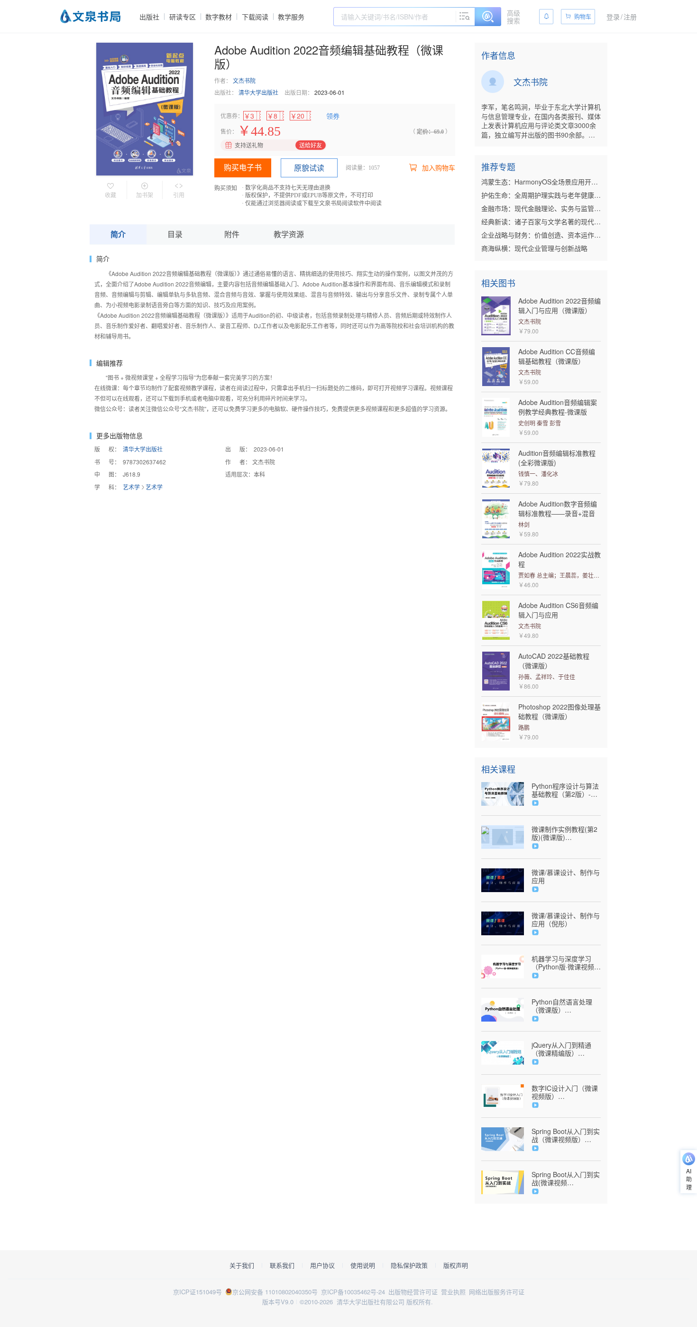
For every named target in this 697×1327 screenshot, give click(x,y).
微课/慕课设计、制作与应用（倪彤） (566, 920)
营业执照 (453, 1291)
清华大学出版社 (258, 92)
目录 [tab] (175, 234)
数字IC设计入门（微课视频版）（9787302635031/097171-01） (566, 1092)
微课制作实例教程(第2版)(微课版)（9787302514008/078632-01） (566, 833)
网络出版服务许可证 (496, 1291)
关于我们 (241, 1265)
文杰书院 (244, 80)
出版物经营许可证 (413, 1291)
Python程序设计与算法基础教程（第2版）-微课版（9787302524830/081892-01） (566, 790)
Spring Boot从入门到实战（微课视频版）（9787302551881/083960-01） (566, 1135)
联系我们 (282, 1265)
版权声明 (455, 1265)
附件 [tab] (231, 234)
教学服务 (291, 16)
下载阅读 (255, 16)
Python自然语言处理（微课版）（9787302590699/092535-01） (566, 1006)
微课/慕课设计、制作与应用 (566, 876)
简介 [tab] (118, 234)
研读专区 (182, 16)
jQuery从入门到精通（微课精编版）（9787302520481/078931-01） (566, 1049)
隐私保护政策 (409, 1265)
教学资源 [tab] (289, 234)
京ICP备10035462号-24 (353, 1291)
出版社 (149, 16)
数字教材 (218, 16)
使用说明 (362, 1265)
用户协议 (322, 1265)
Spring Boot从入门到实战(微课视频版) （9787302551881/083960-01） (566, 1178)
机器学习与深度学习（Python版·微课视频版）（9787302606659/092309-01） (566, 963)
